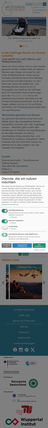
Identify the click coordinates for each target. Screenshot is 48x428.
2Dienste (13, 217)
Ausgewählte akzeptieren (22, 245)
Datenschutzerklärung (10, 204)
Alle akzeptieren (39, 245)
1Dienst (12, 223)
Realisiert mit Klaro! (39, 250)
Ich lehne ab (6, 245)
